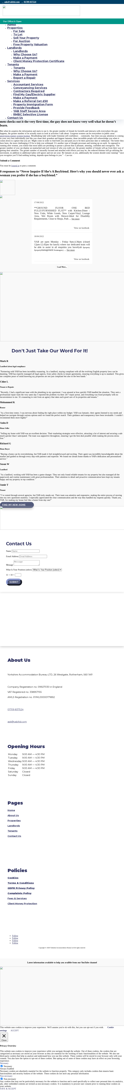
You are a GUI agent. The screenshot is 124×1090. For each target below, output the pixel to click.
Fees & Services (17, 898)
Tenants (13, 64)
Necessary (8, 1066)
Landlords (14, 48)
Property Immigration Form (33, 104)
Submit (14, 582)
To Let (17, 34)
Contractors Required (28, 91)
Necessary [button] (4, 1063)
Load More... (62, 267)
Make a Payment (25, 58)
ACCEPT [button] (15, 1030)
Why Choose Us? (25, 54)
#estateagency (59, 250)
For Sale (19, 31)
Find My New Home (14, 505)
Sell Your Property (26, 38)
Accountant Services (28, 84)
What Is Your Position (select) (19, 570)
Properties (15, 28)
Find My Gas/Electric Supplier (34, 94)
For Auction (21, 41)
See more (76, 219)
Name (8, 551)
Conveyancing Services (30, 87)
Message (9, 565)
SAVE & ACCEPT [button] (8, 1089)
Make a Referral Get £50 (30, 101)
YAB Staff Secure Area (29, 111)
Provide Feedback (26, 107)
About (11, 24)
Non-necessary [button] (6, 1076)
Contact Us (15, 117)
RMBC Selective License (30, 114)
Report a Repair (24, 78)
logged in (15, 166)
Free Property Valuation (30, 44)
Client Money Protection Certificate (38, 61)
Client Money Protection (22, 903)
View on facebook (81, 228)
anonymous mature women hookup (15, 136)
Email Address (12, 556)
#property (86, 247)
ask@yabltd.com (12, 2)
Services (13, 81)
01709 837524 (30, 2)
